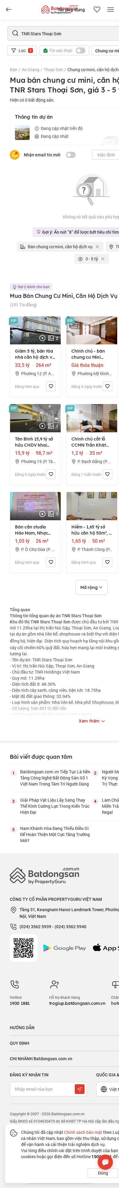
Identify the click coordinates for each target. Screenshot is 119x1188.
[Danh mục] (8, 10)
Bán (13, 69)
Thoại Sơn (53, 69)
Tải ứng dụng (71, 9)
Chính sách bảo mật (83, 1132)
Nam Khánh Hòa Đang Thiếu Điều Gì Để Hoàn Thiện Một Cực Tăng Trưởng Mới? (55, 834)
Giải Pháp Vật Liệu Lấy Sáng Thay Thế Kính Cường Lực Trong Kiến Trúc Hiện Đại (54, 806)
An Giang (30, 69)
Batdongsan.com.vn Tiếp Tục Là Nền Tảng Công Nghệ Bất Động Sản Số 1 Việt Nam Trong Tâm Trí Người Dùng (55, 778)
